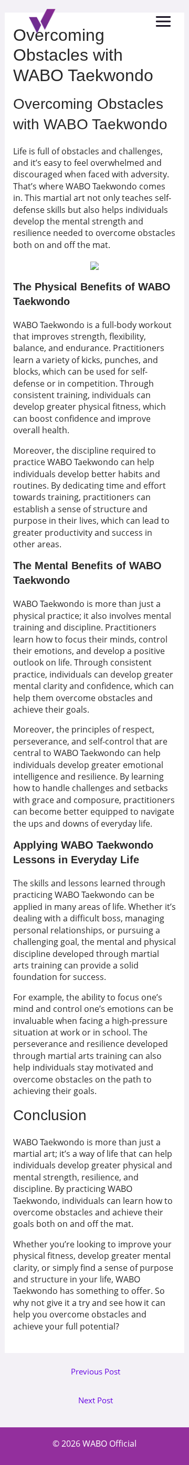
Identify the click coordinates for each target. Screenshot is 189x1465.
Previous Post (95, 1372)
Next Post (95, 1400)
